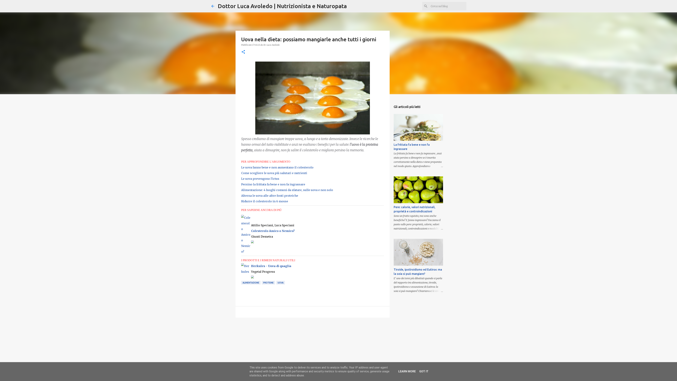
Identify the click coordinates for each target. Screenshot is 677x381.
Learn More (407, 371)
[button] (243, 52)
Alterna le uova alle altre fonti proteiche (269, 195)
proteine (268, 283)
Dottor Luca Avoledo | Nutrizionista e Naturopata (282, 6)
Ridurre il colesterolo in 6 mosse (264, 201)
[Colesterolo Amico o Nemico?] (246, 251)
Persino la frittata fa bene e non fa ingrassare (273, 184)
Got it (423, 371)
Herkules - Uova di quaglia (271, 266)
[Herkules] (246, 271)
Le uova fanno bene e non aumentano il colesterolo (277, 167)
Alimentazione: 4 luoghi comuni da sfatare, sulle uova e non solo (287, 190)
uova (280, 283)
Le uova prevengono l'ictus (260, 178)
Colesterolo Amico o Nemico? (273, 231)
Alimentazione (251, 283)
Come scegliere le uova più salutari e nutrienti (274, 173)
